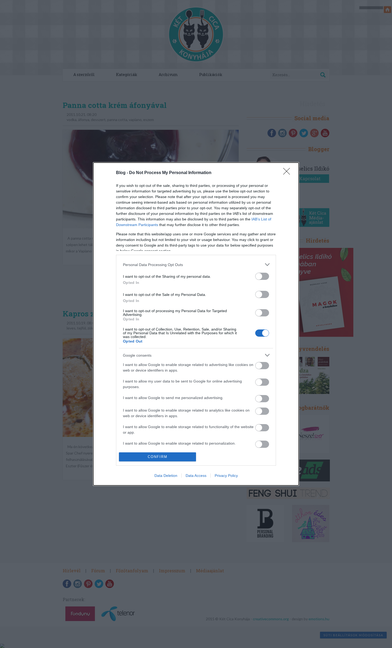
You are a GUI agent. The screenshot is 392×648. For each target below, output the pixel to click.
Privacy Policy (226, 475)
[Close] (288, 173)
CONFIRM (157, 457)
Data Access (196, 475)
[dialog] (196, 324)
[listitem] (196, 264)
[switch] (262, 276)
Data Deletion (165, 475)
